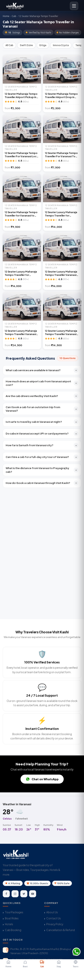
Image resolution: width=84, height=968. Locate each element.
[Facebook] (6, 893)
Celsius (7, 818)
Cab (14, 16)
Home (6, 16)
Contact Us (53, 918)
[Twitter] (23, 893)
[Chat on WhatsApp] (76, 951)
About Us (52, 912)
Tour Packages (14, 912)
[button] (42, 370)
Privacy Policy (54, 924)
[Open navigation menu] (74, 6)
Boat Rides (12, 918)
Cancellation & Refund (60, 930)
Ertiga (42, 45)
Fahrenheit (21, 818)
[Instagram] (15, 893)
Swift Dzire (26, 45)
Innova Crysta (61, 45)
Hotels (9, 924)
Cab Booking (13, 930)
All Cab (9, 45)
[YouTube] (32, 893)
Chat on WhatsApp (45, 779)
